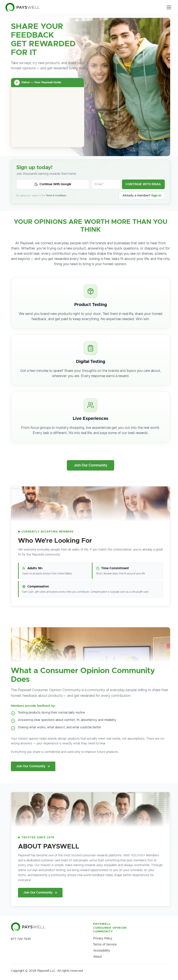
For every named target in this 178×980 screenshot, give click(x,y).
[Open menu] (169, 7)
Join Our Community (90, 465)
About (97, 956)
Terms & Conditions (56, 196)
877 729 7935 (21, 939)
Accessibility (101, 950)
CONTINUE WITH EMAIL (143, 184)
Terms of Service (105, 944)
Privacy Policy (102, 938)
